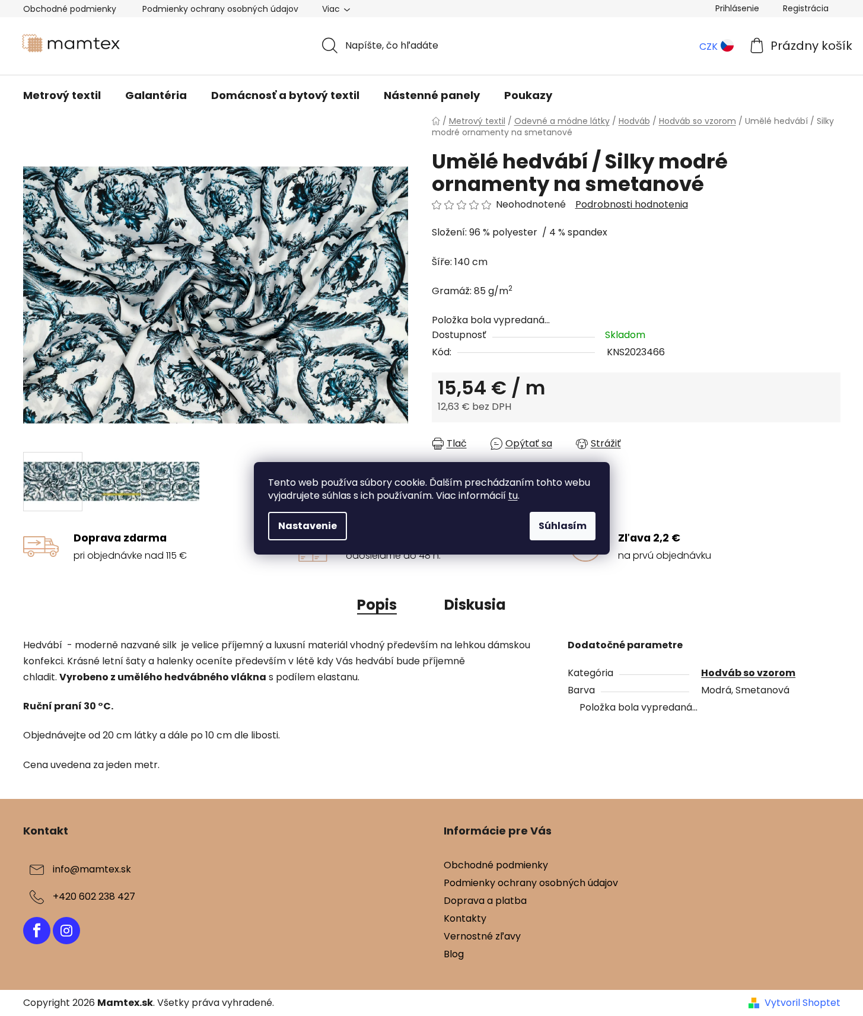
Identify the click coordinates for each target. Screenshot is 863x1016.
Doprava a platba (485, 900)
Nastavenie (307, 526)
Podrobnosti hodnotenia (631, 204)
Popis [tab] (377, 604)
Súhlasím (563, 526)
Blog (454, 954)
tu (513, 495)
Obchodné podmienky (69, 9)
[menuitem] (62, 95)
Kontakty (465, 918)
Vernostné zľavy (482, 936)
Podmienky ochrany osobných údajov (220, 9)
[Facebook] (36, 930)
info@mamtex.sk (92, 869)
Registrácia (806, 8)
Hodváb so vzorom (748, 673)
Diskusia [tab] (475, 604)
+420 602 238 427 (94, 896)
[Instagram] (66, 930)
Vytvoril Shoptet (802, 1002)
